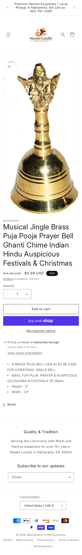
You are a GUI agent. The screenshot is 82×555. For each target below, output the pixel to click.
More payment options (41, 330)
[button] (8, 34)
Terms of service (69, 540)
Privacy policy (45, 540)
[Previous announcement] (7, 7)
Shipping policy (43, 546)
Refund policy (25, 540)
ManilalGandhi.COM (39, 534)
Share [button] (11, 404)
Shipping (8, 279)
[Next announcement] (74, 7)
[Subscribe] (69, 477)
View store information (25, 353)
